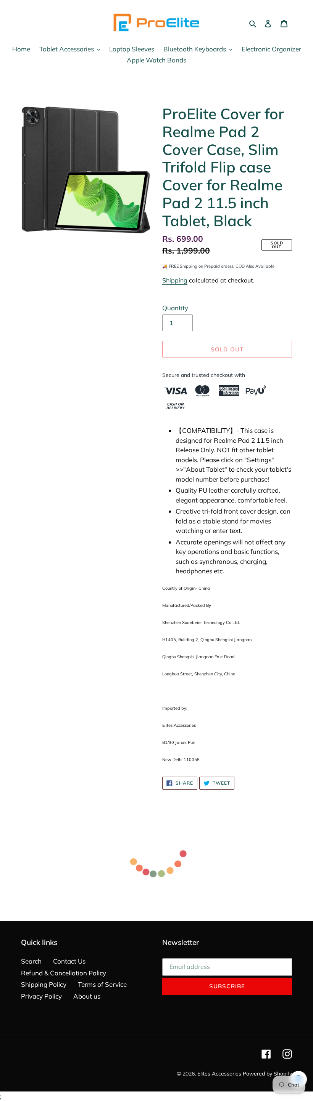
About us (86, 996)
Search (31, 961)
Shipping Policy (43, 984)
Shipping (174, 280)
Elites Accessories (219, 1073)
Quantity (175, 308)
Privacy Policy (41, 996)
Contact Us (69, 961)
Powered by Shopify (267, 1073)
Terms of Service (102, 984)
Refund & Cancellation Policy (63, 973)
